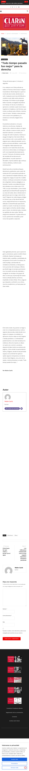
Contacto (14, 716)
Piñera (16, 535)
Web (4, 622)
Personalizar (14, 763)
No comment (23, 73)
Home (2, 33)
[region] (14, 757)
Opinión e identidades (12, 33)
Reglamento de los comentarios (14, 712)
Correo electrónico (7, 615)
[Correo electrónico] (21, 408)
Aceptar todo (14, 759)
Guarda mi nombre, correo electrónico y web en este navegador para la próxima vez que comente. (14, 632)
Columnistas (23, 33)
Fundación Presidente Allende (15, 708)
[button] (25, 1)
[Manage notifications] (25, 767)
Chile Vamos (10, 535)
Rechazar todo (14, 767)
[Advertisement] (14, 236)
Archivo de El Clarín (14, 721)
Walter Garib (5, 73)
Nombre (5, 609)
